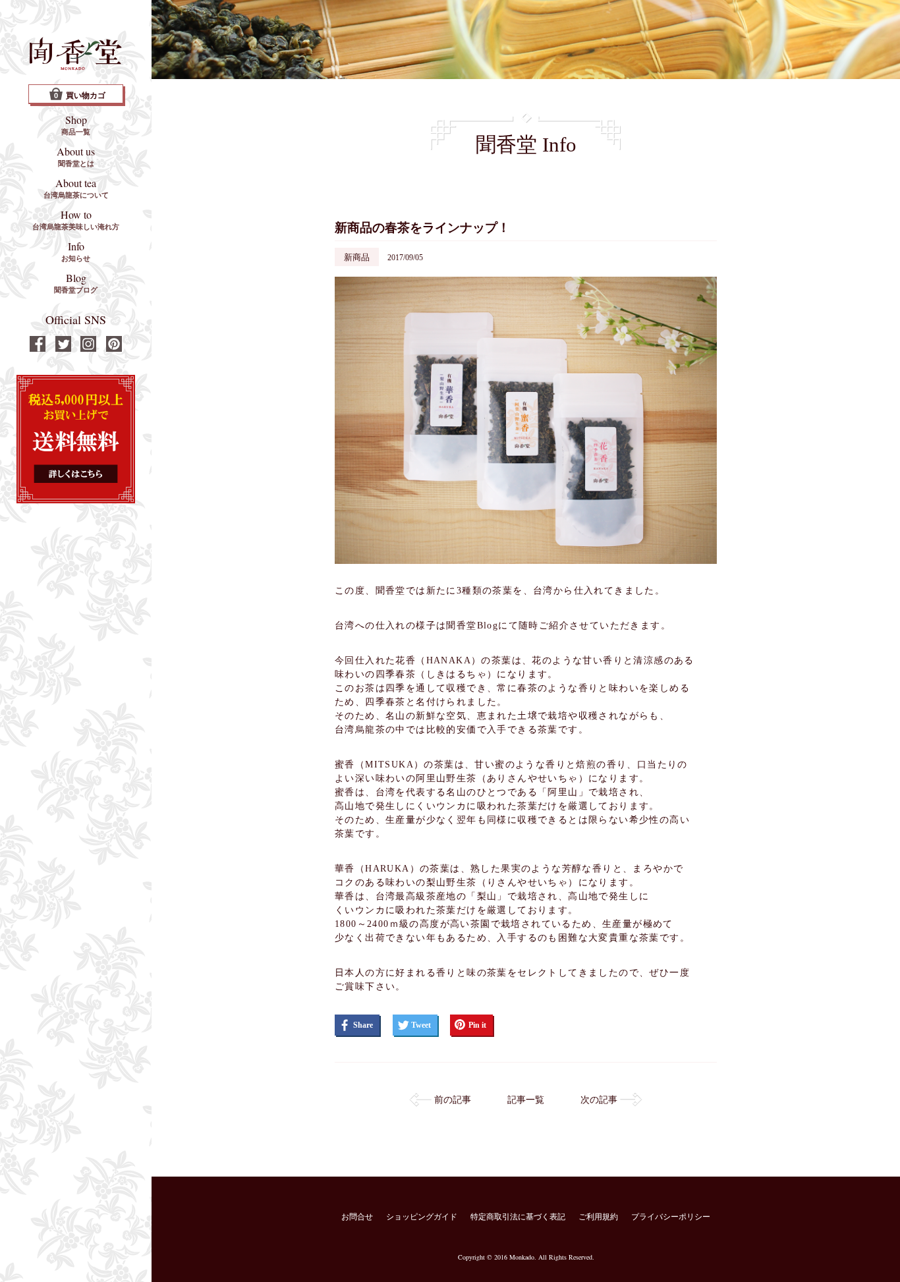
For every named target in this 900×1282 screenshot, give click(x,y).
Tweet (421, 1025)
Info (75, 251)
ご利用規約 (598, 1216)
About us (76, 156)
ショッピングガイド (421, 1216)
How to (75, 220)
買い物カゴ (79, 95)
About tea (76, 188)
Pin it (477, 1025)
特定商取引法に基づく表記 (517, 1216)
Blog (76, 283)
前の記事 (452, 1100)
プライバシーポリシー (670, 1216)
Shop (75, 125)
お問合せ (357, 1216)
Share (363, 1025)
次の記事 (598, 1100)
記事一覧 (525, 1100)
